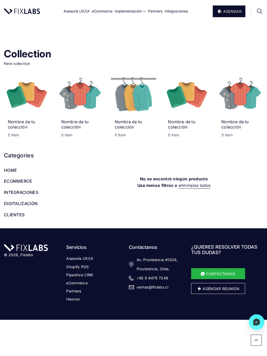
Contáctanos (143, 247)
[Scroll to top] (256, 340)
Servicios (76, 247)
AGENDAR (232, 11)
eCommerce (77, 283)
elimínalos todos (195, 185)
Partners (73, 291)
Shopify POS (77, 267)
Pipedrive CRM (79, 275)
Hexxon (73, 299)
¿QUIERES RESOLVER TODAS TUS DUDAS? (224, 249)
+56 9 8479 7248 (152, 278)
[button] (259, 11)
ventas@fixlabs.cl (152, 287)
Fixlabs (26, 255)
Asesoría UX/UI (79, 258)
